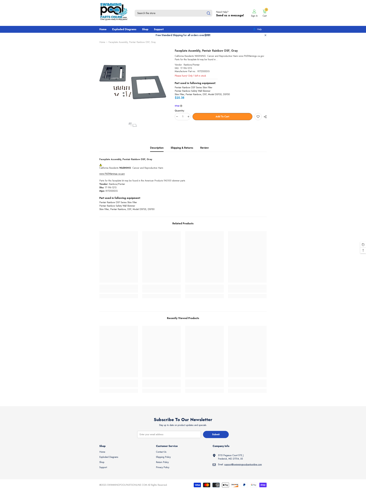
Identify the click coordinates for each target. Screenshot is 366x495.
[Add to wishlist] (258, 116)
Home (102, 42)
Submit (216, 434)
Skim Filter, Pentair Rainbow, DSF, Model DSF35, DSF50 (202, 94)
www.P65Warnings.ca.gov (112, 173)
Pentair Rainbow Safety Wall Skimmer (192, 91)
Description (157, 148)
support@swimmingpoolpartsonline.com (243, 464)
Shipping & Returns (182, 148)
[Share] (264, 116)
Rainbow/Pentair (192, 64)
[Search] (173, 13)
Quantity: (180, 110)
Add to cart (222, 116)
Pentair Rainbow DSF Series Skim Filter (193, 87)
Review (204, 148)
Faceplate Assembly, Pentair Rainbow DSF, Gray (206, 51)
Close (265, 35)
